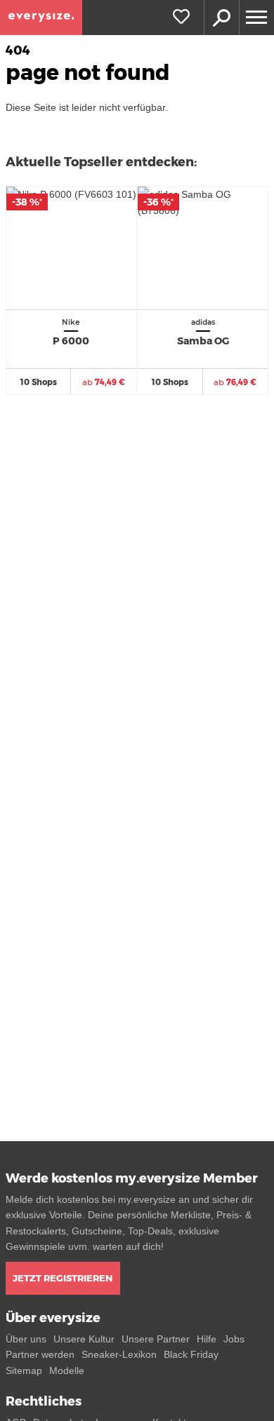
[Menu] (256, 17)
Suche (221, 17)
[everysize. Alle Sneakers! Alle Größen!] (41, 17)
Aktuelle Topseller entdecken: (101, 162)
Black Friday (191, 1354)
